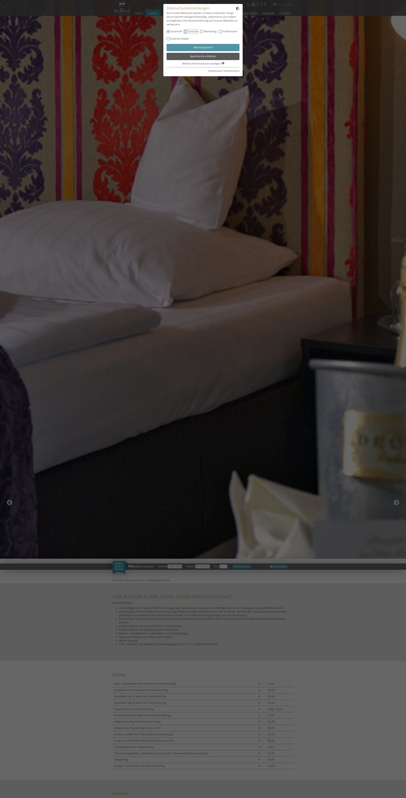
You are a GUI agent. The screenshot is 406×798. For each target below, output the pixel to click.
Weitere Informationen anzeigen (202, 63)
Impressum (215, 70)
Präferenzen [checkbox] (230, 31)
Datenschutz (231, 70)
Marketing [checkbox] (210, 31)
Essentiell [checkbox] (176, 31)
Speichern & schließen (203, 56)
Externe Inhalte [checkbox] (179, 38)
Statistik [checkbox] (193, 31)
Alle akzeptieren (203, 47)
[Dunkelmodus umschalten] (237, 9)
